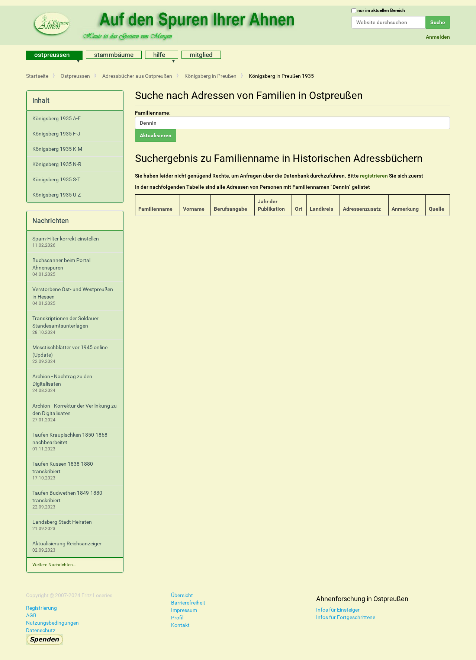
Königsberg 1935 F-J (56, 134)
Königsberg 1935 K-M (57, 149)
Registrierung (41, 608)
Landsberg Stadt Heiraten (62, 522)
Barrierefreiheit (188, 603)
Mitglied (201, 54)
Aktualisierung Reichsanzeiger (67, 543)
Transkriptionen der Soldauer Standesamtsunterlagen (65, 322)
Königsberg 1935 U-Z (56, 195)
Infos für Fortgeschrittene (345, 617)
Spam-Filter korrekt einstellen (65, 239)
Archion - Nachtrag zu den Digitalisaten (62, 380)
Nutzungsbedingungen (52, 623)
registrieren (374, 176)
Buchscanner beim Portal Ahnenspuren (61, 264)
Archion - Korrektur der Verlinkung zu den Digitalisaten (74, 409)
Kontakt (180, 625)
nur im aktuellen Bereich (381, 10)
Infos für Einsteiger (338, 610)
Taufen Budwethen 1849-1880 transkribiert (67, 496)
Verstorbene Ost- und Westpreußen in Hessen (72, 293)
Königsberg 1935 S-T (56, 179)
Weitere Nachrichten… (54, 564)
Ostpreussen (52, 54)
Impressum (184, 610)
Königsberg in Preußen (210, 76)
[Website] (165, 24)
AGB (31, 615)
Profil (177, 618)
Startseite (37, 76)
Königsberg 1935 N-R (56, 164)
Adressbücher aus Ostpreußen (137, 76)
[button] (80, 55)
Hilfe (159, 54)
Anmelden (438, 37)
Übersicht (182, 595)
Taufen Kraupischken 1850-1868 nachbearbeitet (69, 438)
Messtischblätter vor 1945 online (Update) (69, 351)
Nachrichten (50, 220)
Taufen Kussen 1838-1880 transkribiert (62, 467)
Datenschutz (40, 630)
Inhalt (40, 100)
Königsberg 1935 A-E (56, 118)
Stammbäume (114, 54)
